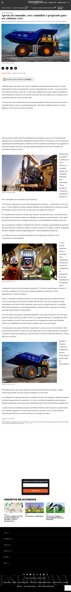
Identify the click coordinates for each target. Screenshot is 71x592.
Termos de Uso (57, 582)
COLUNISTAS (40, 8)
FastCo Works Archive (30, 586)
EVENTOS (51, 8)
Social (45, 2)
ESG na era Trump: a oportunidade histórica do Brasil (55, 518)
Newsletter (52, 2)
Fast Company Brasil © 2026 (46, 586)
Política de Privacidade (44, 582)
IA (5, 8)
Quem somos (7, 582)
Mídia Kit (19, 586)
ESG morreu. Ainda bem (34, 516)
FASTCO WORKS (60, 7)
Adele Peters (6, 73)
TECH (3, 8)
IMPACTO (16, 8)
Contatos (65, 582)
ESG (11, 13)
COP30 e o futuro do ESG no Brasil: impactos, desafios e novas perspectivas (13, 518)
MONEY (9, 8)
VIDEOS (46, 8)
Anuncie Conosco (23, 582)
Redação (33, 582)
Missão (14, 582)
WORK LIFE (27, 7)
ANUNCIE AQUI (62, 2)
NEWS (34, 8)
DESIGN (21, 8)
